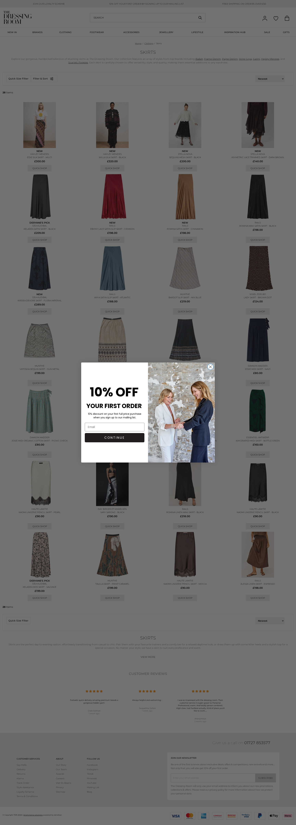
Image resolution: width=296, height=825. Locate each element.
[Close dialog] (210, 367)
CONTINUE (114, 437)
